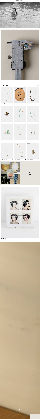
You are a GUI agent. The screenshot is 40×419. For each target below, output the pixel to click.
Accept (35, 417)
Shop (38, 85)
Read (29, 174)
